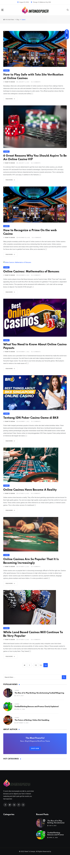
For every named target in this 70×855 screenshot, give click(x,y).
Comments (36, 82)
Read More (9, 98)
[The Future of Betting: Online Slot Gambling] (7, 720)
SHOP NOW (35, 748)
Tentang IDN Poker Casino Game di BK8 (30, 417)
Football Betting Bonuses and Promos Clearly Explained (37, 706)
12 (36, 665)
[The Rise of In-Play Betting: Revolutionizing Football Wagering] (7, 693)
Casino (17, 690)
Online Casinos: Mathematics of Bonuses (31, 271)
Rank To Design (10, 82)
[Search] (68, 10)
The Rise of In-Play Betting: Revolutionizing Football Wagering (39, 693)
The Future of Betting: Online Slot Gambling (32, 720)
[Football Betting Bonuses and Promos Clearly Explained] (7, 706)
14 (45, 665)
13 (41, 665)
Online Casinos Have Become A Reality (30, 489)
